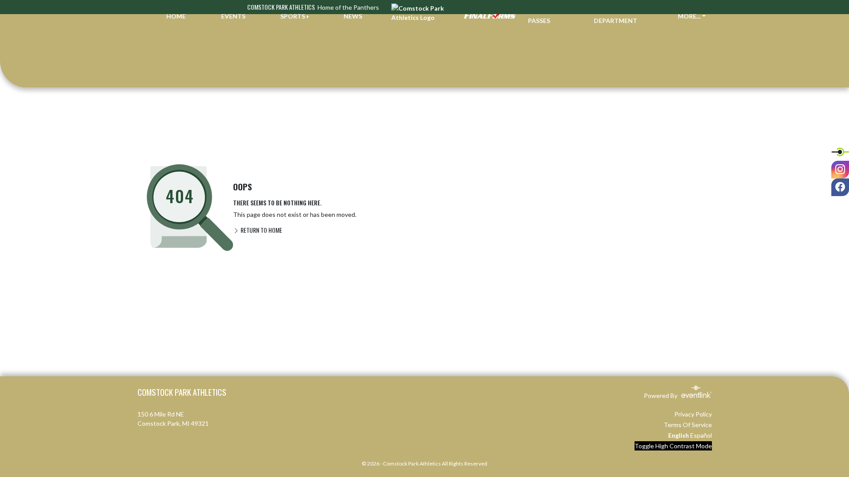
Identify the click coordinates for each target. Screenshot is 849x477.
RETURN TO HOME (260, 230)
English (678, 435)
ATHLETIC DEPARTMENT (615, 16)
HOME (176, 16)
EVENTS (233, 16)
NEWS (353, 16)
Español (701, 435)
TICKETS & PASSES (544, 16)
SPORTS (292, 16)
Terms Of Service (688, 424)
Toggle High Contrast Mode (673, 446)
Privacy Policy (693, 414)
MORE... (689, 16)
